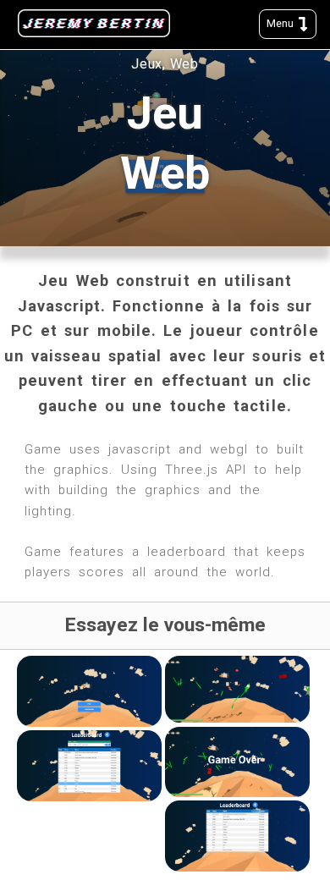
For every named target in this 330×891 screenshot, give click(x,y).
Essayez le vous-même (165, 624)
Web (184, 64)
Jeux (146, 64)
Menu (281, 23)
